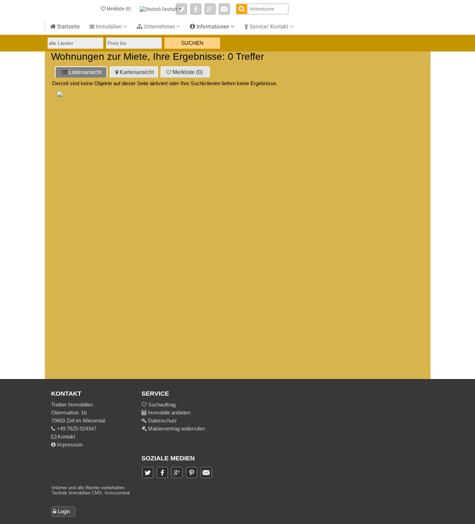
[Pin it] (191, 472)
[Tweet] (181, 9)
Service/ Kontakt (269, 26)
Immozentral (117, 492)
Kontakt (65, 437)
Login (64, 511)
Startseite (68, 26)
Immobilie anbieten (169, 413)
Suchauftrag (161, 405)
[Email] (224, 9)
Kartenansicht (136, 72)
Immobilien (108, 26)
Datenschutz (162, 421)
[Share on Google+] (210, 9)
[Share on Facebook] (195, 9)
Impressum (69, 445)
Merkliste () (187, 72)
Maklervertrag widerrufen (176, 429)
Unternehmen (159, 26)
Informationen (213, 26)
